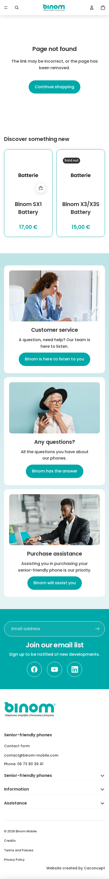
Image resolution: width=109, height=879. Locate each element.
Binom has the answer (54, 471)
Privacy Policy (14, 859)
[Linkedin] (74, 669)
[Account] (91, 7)
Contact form (17, 745)
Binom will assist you (54, 583)
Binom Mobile (26, 831)
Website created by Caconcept (75, 868)
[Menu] (6, 7)
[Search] (16, 7)
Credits (10, 840)
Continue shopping (54, 87)
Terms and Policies (18, 850)
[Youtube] (54, 669)
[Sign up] (97, 629)
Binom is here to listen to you (54, 359)
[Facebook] (34, 669)
